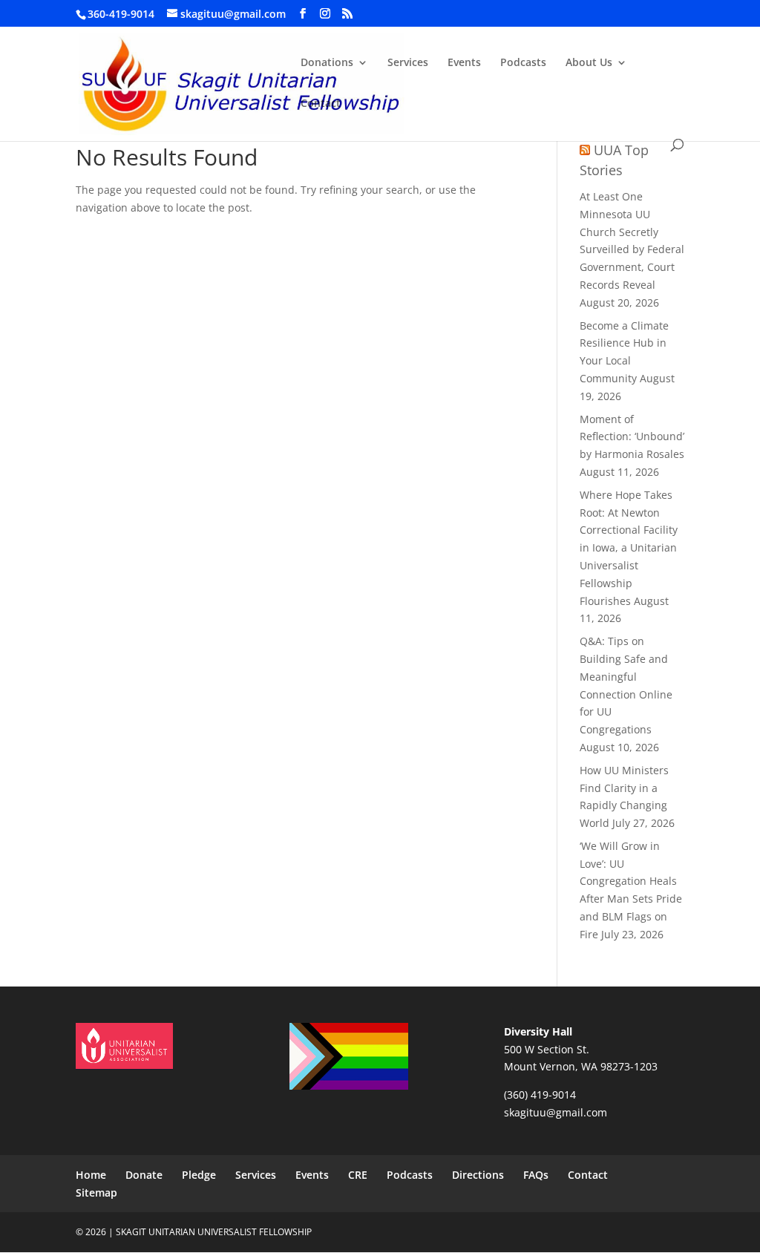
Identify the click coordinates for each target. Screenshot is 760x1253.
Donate (144, 1175)
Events (464, 63)
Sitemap (96, 1192)
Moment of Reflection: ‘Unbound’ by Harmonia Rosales (632, 437)
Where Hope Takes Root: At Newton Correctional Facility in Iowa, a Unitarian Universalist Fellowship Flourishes (629, 548)
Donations (327, 63)
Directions (478, 1175)
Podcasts (523, 63)
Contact (321, 104)
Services (407, 63)
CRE (357, 1175)
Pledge (199, 1175)
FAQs (535, 1175)
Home (91, 1175)
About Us (589, 63)
